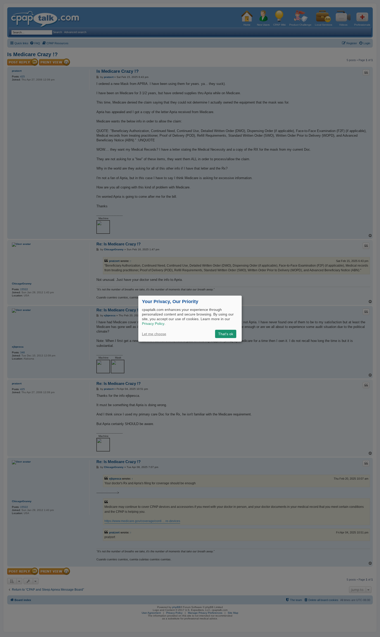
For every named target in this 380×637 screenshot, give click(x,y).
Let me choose (154, 334)
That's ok (225, 334)
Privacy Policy (153, 323)
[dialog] (190, 318)
